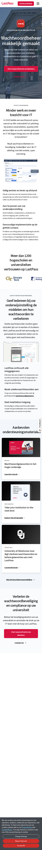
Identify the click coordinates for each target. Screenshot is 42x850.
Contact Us (19, 643)
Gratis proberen (25, 3)
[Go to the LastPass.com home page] (7, 3)
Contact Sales (19, 76)
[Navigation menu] (38, 3)
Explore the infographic (13, 518)
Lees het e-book (10, 474)
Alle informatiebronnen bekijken (19, 579)
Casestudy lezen (11, 567)
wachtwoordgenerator (25, 396)
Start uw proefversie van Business (21, 69)
